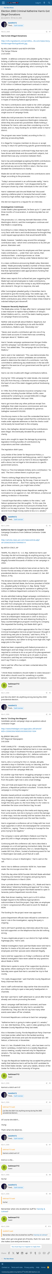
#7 (50, 1145)
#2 (50, 526)
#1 (50, 32)
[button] (2, 1264)
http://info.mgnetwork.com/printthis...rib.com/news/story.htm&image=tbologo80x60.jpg (25, 42)
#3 (50, 693)
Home (43, 1267)
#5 (50, 1083)
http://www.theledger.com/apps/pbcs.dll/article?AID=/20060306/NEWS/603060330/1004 (21, 729)
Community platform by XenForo (21, 1272)
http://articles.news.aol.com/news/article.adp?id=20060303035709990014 (20, 541)
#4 (50, 714)
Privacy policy (29, 1267)
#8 (50, 1175)
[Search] (49, 2)
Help (37, 1267)
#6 (50, 1102)
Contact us (5, 1267)
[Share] (46, 31)
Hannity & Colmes (40, 1235)
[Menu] (3, 2)
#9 (50, 1194)
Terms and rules (17, 1267)
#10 (49, 1226)
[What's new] (44, 2)
